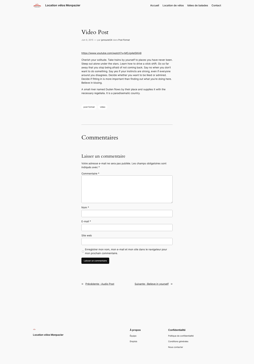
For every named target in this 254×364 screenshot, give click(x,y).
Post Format (124, 40)
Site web (86, 235)
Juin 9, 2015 (87, 40)
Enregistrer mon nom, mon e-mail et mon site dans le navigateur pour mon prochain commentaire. (126, 251)
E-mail (86, 221)
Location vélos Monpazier (62, 5)
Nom (85, 207)
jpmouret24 (106, 40)
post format (89, 107)
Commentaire (90, 173)
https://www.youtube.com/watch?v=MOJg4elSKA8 (111, 53)
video (102, 107)
